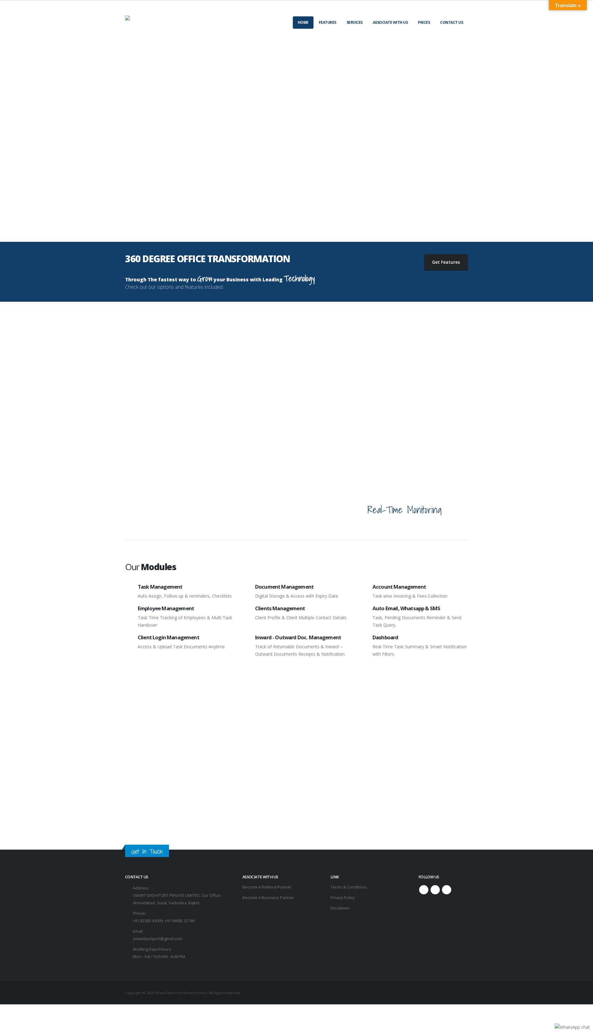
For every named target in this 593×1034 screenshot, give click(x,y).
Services (355, 22)
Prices (424, 22)
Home (303, 22)
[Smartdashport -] (163, 17)
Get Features (446, 262)
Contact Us (451, 22)
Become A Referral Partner (267, 887)
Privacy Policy (342, 897)
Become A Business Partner (268, 897)
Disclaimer (340, 908)
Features (327, 22)
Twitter (435, 889)
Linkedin (446, 889)
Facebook (423, 889)
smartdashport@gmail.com (157, 938)
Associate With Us (390, 22)
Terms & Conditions (348, 887)
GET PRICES (296, 812)
